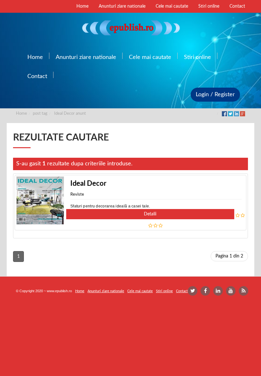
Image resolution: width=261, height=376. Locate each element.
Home (21, 114)
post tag (40, 114)
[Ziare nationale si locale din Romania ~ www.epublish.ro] (130, 28)
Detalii (150, 214)
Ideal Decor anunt (70, 114)
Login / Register (215, 95)
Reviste (77, 194)
